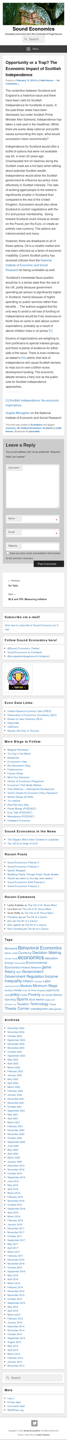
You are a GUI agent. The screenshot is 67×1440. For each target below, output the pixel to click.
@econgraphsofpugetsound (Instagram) (28, 656)
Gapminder (13, 723)
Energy (9, 963)
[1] (50, 330)
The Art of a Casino (36, 917)
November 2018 (15, 1200)
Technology (39, 1003)
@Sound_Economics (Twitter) (23, 648)
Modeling (9, 990)
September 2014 (16, 1338)
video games (54, 1009)
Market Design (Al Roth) (20, 797)
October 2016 (14, 1267)
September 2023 (16, 1055)
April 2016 (12, 1279)
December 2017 (15, 1228)
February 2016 (15, 1287)
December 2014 (15, 1326)
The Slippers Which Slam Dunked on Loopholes (33, 839)
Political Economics (31, 428)
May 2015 (12, 1306)
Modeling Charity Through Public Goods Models (33, 874)
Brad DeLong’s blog (17, 804)
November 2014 (15, 1330)
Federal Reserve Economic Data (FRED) (29, 711)
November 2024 (15, 1032)
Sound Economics (34, 28)
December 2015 (15, 1291)
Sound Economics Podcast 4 (23, 866)
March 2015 (13, 1314)
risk (43, 995)
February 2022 (15, 1091)
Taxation (23, 1003)
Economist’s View (17, 761)
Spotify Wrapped (16, 870)
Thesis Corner (17, 1008)
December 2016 (15, 1259)
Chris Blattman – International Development (30, 789)
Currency (11, 428)
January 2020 (14, 1161)
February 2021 (15, 1126)
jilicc (9, 921)
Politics (24, 995)
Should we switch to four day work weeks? (30, 878)
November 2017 (15, 1232)
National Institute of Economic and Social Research (29, 265)
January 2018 (14, 1224)
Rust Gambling (15, 928)
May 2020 (12, 1149)
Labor (47, 981)
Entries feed (13, 1402)
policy (15, 994)
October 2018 (14, 1204)
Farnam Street (15, 773)
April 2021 (12, 1118)
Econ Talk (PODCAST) (19, 812)
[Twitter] (34, 1423)
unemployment (39, 1009)
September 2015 (16, 1303)
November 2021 (15, 1102)
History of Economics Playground (25, 781)
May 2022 (12, 1079)
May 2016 (12, 1275)
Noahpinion (13, 757)
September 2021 (16, 1110)
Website (12, 545)
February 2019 (15, 1197)
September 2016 (16, 1271)
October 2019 (14, 1173)
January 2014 (14, 1361)
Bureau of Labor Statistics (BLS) (24, 719)
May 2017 (12, 1244)
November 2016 (15, 1263)
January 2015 (14, 1322)
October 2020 (14, 1138)
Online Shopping (38, 990)
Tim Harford (13, 800)
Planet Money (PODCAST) (21, 808)
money (17, 990)
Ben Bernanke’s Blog (18, 765)
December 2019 (15, 1165)
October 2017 (14, 1236)
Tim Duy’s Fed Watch (19, 753)
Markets (26, 985)
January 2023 (14, 1075)
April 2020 (12, 1153)
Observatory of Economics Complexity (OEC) (32, 715)
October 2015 (14, 1299)
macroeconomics (12, 986)
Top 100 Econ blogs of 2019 (22, 843)
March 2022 (13, 1087)
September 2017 (16, 1240)
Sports (22, 999)
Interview (38, 981)
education (51, 958)
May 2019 (12, 1185)
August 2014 (14, 1342)
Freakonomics (15, 769)
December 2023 (15, 1044)
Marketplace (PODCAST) (21, 816)
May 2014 (12, 1346)
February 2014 (15, 1358)
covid (14, 953)
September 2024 (16, 1040)
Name (11, 518)
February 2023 (15, 1071)
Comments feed (16, 1406)
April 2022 (12, 1083)
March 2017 (13, 1252)
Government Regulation (24, 976)
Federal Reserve (31, 967)
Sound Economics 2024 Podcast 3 (26, 882)
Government (32, 971)
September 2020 (16, 1142)
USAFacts (13, 726)
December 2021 (15, 1099)
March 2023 (13, 1067)
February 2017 (15, 1255)
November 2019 (15, 1169)
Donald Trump (11, 958)
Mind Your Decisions (18, 777)
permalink (34, 431)
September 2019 (16, 1177)
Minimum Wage (45, 985)
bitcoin (8, 953)
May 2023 (12, 1059)
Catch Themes (43, 1434)
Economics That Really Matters (24, 785)
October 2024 (14, 1036)
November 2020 (15, 1134)
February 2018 (15, 1220)
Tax (14, 1004)
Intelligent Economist (18, 820)
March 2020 (13, 1157)
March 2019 (13, 1193)
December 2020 (15, 1130)
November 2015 (15, 1295)
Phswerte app (14, 917)
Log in (10, 1398)
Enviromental (19, 963)
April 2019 (12, 1189)
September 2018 (16, 1208)
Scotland (47, 428)
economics (31, 957)
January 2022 (14, 1094)
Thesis (52, 1004)
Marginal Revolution (18, 749)
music (24, 990)
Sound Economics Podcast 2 (23, 886)
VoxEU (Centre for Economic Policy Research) (32, 793)
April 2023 (12, 1063)
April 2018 (12, 1212)
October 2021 (14, 1106)
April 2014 (12, 1350)
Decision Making (46, 952)
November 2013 (15, 1365)
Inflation (28, 981)
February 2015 (15, 1318)
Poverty (34, 994)
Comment (14, 467)
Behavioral (11, 948)
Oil (18, 428)
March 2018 (13, 1216)
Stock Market (36, 999)
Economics (36, 424)
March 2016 (13, 1283)
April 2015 (12, 1310)
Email (11, 532)
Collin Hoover (46, 80)
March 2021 (13, 1122)
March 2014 (13, 1354)
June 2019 (13, 1181)
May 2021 (12, 1114)
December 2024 (15, 1028)
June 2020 (13, 1145)
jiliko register (14, 925)
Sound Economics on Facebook (24, 652)
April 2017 (12, 1248)
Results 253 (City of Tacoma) (23, 730)
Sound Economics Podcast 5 (23, 862)
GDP (18, 972)
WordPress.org (15, 1410)
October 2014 (14, 1334)
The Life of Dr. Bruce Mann (42, 905)
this (23, 357)
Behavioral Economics (40, 947)
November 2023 (15, 1047)
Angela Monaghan (18, 413)
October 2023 (14, 1051)
